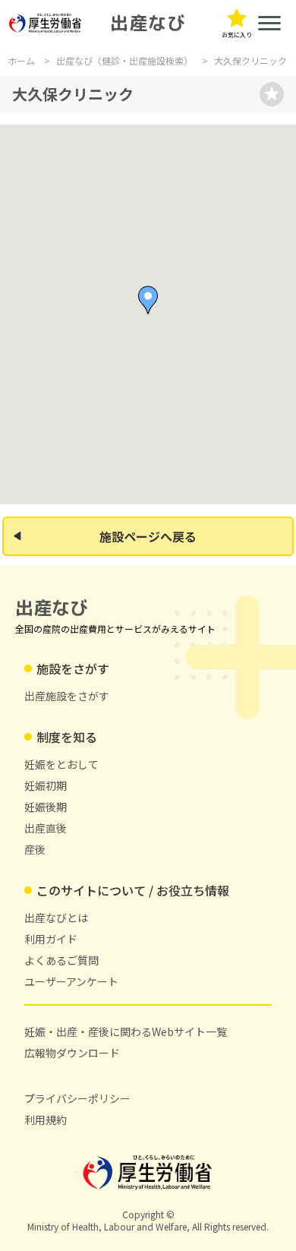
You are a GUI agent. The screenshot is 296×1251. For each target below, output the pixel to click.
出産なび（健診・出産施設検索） (124, 61)
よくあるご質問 (61, 960)
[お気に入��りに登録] (272, 94)
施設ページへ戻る (148, 536)
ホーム (21, 61)
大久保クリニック (250, 61)
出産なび (148, 23)
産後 (35, 849)
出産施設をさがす (66, 695)
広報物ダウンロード (72, 1052)
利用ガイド (50, 938)
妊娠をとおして (61, 764)
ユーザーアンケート (71, 981)
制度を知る (66, 737)
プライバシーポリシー (77, 1098)
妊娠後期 (45, 806)
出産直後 (45, 828)
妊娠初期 (45, 785)
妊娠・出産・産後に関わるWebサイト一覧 (125, 1031)
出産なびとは (56, 917)
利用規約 (45, 1119)
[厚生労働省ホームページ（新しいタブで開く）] (45, 23)
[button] (148, 300)
